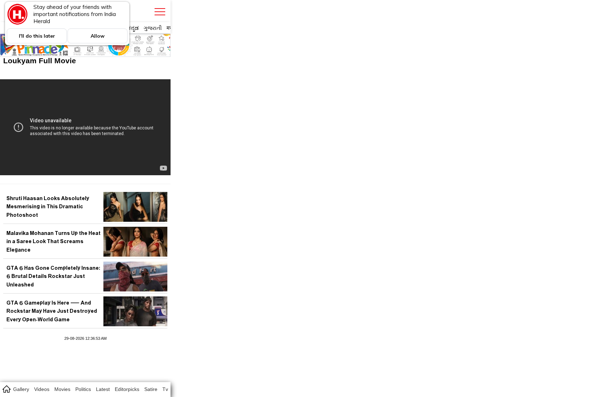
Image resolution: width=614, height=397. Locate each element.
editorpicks (127, 389)
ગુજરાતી (153, 28)
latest (103, 389)
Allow (97, 36)
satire (150, 389)
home (6, 389)
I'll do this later (37, 36)
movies (62, 389)
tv (165, 389)
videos (41, 389)
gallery (21, 389)
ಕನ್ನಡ (133, 28)
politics (83, 389)
